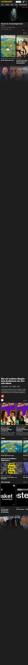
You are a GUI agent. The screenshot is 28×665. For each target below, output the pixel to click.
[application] (14, 14)
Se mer (23, 29)
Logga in (18, 1)
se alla (25, 33)
